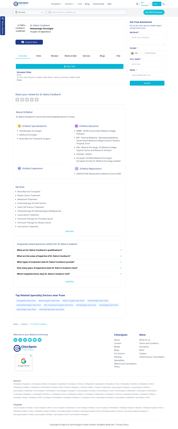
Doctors (26, 324)
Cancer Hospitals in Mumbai (22, 408)
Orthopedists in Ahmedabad (40, 387)
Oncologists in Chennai (75, 384)
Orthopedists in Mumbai (129, 384)
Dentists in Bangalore (71, 387)
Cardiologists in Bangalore (22, 394)
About (117, 340)
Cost (80, 4)
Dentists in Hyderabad (102, 387)
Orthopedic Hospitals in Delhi (23, 411)
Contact (117, 343)
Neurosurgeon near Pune (49, 300)
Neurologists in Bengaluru (105, 398)
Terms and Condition (149, 343)
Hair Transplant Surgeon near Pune (58, 305)
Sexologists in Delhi (35, 398)
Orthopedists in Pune (112, 384)
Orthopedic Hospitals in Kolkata (45, 411)
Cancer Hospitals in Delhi (42, 408)
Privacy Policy (122, 424)
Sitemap (118, 357)
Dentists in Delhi (57, 387)
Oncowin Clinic (24, 72)
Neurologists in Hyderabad (125, 398)
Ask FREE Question (154, 12)
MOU (141, 350)
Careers (143, 353)
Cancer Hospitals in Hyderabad (63, 408)
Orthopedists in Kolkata (21, 387)
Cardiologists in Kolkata (75, 394)
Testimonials (98, 4)
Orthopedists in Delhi (146, 384)
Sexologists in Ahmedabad (53, 398)
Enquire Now (31, 42)
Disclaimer (144, 346)
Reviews (54, 56)
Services (86, 56)
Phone (134, 48)
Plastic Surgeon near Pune (73, 300)
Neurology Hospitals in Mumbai (68, 411)
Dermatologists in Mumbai (87, 391)
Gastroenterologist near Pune (29, 305)
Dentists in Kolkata (87, 387)
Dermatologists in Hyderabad (125, 391)
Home (17, 324)
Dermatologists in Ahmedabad (44, 391)
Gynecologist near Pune (26, 309)
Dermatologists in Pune (105, 391)
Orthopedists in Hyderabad (94, 384)
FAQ (118, 56)
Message (134, 32)
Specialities (119, 360)
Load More (69, 281)
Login (155, 4)
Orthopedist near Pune (26, 300)
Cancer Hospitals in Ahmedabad (107, 408)
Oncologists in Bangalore (21, 384)
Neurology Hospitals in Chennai (112, 411)
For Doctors (119, 353)
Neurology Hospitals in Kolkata (23, 415)
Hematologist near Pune (86, 305)
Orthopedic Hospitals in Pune (153, 408)
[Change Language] (138, 3)
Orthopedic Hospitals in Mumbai (130, 408)
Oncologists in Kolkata (39, 384)
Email (133, 70)
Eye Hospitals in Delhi (61, 415)
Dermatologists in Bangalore (66, 391)
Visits (38, 56)
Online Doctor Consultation (152, 357)
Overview (23, 56)
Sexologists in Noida (20, 398)
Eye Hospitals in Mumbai (44, 415)
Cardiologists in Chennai (113, 394)
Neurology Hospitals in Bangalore (136, 411)
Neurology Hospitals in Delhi (90, 411)
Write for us (144, 340)
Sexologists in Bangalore (71, 398)
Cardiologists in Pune (58, 394)
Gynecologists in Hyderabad (22, 391)
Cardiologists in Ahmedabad (146, 391)
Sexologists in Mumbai (130, 394)
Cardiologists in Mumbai (41, 394)
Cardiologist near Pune (108, 305)
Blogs (87, 4)
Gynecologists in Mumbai (140, 387)
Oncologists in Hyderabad (57, 384)
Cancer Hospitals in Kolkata (85, 408)
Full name (136, 59)
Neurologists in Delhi (143, 398)
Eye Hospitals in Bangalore (80, 415)
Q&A (109, 4)
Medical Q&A (71, 56)
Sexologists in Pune (88, 398)
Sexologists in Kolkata (147, 394)
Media (117, 346)
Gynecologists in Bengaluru (121, 387)
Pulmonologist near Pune (98, 300)
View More (69, 231)
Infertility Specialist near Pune (51, 309)
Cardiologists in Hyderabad (94, 394)
